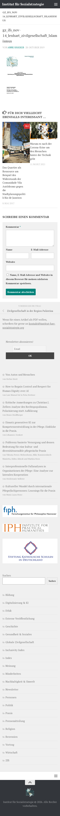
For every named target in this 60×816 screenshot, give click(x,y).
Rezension (12, 736)
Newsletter (12, 689)
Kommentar (13, 226)
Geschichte (12, 626)
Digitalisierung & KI (17, 602)
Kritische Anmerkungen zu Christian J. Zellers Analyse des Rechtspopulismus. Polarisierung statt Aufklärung (25, 406)
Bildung (10, 595)
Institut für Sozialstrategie (23, 4)
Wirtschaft (12, 752)
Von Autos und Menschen (20, 374)
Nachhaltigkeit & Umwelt (20, 681)
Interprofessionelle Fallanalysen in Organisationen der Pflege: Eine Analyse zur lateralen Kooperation (27, 470)
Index (9, 658)
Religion (10, 728)
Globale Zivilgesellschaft (20, 642)
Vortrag (10, 744)
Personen (11, 697)
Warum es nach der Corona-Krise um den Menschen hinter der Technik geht (41, 151)
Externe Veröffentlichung (20, 618)
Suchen (6, 575)
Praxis (9, 713)
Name (9, 249)
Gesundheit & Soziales (19, 634)
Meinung (11, 665)
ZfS (7, 760)
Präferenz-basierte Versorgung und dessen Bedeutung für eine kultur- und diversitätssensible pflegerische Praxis (28, 446)
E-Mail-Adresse (39, 249)
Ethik (9, 610)
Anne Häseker (16, 47)
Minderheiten (13, 673)
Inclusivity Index (15, 650)
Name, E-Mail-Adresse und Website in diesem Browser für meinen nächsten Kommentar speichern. (29, 279)
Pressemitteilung (15, 721)
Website (10, 261)
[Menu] (56, 4)
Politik (9, 705)
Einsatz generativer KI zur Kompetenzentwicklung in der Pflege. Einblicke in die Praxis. (29, 426)
